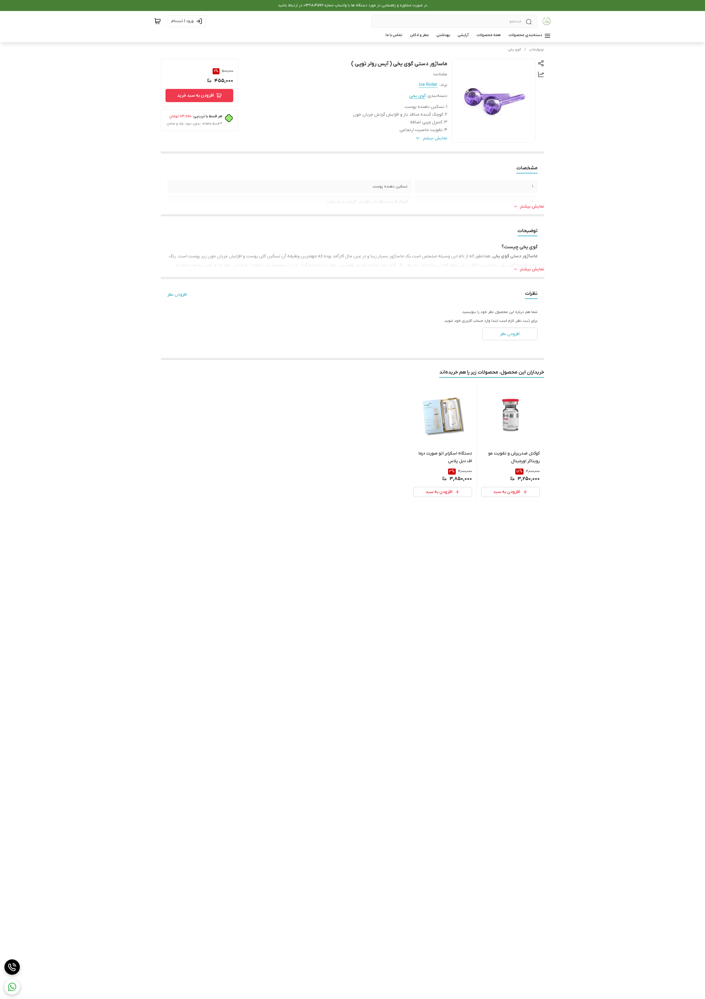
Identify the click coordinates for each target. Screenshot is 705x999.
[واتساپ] (12, 987)
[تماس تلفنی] (12, 967)
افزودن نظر (177, 294)
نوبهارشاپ (536, 49)
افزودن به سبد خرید (195, 95)
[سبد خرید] (157, 21)
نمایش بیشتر (532, 206)
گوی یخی (514, 49)
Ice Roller (428, 85)
